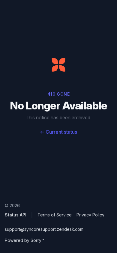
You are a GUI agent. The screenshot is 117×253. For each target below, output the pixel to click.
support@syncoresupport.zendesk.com (44, 229)
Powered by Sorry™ (24, 240)
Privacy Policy (90, 214)
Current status (58, 132)
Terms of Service (55, 214)
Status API (15, 214)
